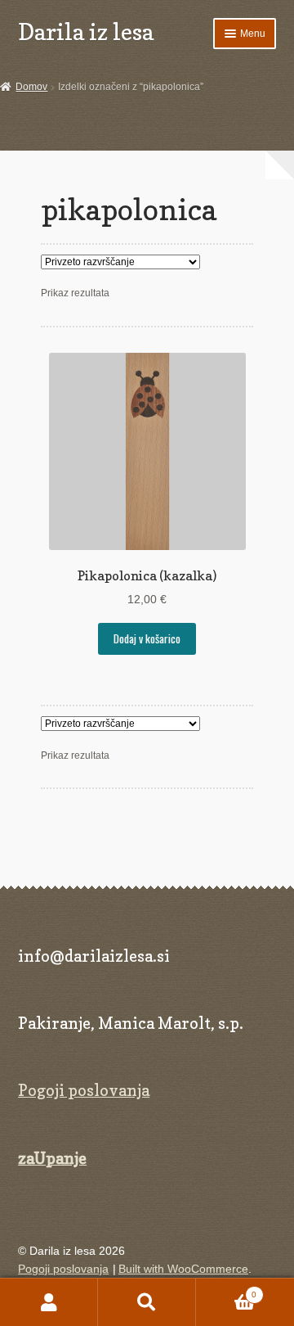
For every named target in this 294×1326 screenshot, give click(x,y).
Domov (31, 86)
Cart (226, 1290)
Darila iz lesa (86, 31)
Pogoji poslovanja (83, 1090)
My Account (49, 1302)
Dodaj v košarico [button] (147, 638)
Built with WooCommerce (183, 1269)
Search (147, 1302)
